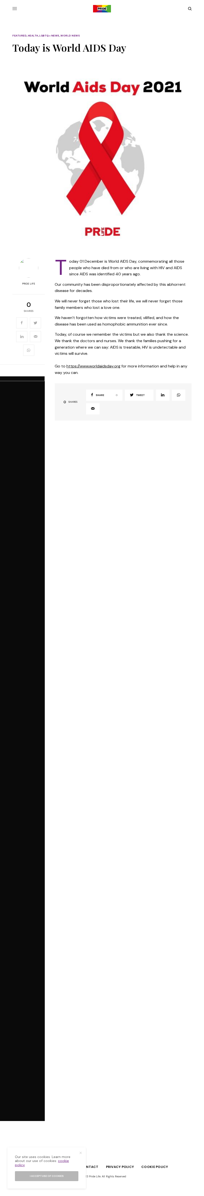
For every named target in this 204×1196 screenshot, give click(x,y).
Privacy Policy (120, 1166)
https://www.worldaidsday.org (93, 366)
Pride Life (28, 284)
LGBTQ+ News (49, 36)
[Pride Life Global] (102, 8)
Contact (90, 1166)
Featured (19, 36)
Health (33, 36)
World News (70, 36)
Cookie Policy (154, 1166)
